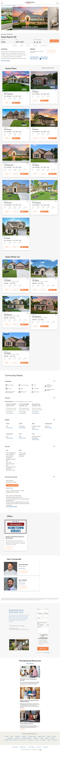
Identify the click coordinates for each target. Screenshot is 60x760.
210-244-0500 (48, 427)
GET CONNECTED (43, 45)
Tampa (48, 739)
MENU (2, 3)
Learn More (9, 547)
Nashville (35, 738)
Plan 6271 (5, 201)
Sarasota (37, 739)
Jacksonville (17, 738)
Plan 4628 (33, 163)
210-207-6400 (35, 439)
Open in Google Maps (11, 485)
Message (39, 626)
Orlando (41, 738)
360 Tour (16, 173)
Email (43, 609)
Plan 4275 (5, 236)
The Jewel (7, 238)
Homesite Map (44, 57)
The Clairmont (36, 203)
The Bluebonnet (8, 165)
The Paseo (35, 129)
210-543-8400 (9, 438)
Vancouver (54, 739)
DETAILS (28, 45)
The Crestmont (8, 94)
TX (4, 5)
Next (56, 18)
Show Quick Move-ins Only (48, 67)
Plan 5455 (33, 127)
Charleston (17, 736)
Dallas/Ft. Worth (41, 736)
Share (8, 102)
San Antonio (8, 5)
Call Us (57, 3)
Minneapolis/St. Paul (26, 738)
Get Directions (51, 51)
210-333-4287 (22, 438)
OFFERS (35, 45)
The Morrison (8, 203)
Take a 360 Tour (34, 58)
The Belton (35, 92)
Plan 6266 (5, 92)
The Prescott (7, 129)
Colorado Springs (32, 736)
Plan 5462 (33, 201)
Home (2, 5)
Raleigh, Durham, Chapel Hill (11, 739)
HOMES (21, 45)
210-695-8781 (22, 427)
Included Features (34, 57)
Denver (48, 736)
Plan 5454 (33, 90)
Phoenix (47, 738)
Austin (11, 736)
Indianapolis (10, 738)
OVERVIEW (15, 45)
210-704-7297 (35, 429)
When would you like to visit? (42, 623)
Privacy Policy (47, 652)
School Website (9, 413)
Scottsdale (43, 739)
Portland (52, 738)
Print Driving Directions (11, 506)
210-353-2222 (9, 427)
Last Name (46, 613)
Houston (54, 736)
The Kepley (35, 165)
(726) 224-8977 (9, 488)
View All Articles (30, 663)
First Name (39, 613)
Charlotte (24, 736)
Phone (38, 618)
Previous (3, 18)
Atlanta (6, 736)
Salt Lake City (23, 739)
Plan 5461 (5, 163)
